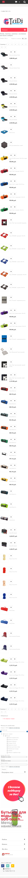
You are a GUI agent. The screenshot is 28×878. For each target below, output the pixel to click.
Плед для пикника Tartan (14, 55)
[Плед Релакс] (4, 610)
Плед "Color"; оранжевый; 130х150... (17, 197)
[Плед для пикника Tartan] (4, 54)
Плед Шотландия (13, 533)
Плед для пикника (13, 80)
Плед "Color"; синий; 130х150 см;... (17, 184)
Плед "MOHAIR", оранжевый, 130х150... (18, 274)
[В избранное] (11, 52)
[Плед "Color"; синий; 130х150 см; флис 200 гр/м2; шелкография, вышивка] (4, 183)
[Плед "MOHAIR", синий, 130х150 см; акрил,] (4, 261)
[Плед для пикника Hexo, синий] (4, 145)
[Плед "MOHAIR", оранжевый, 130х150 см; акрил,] (4, 274)
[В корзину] (14, 52)
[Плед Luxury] (4, 132)
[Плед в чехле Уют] (4, 558)
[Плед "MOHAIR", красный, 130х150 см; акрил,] (4, 235)
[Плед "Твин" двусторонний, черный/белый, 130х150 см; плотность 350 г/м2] (4, 364)
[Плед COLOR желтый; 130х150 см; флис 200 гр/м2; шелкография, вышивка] (4, 158)
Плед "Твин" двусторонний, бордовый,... (18, 223)
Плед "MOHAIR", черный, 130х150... (17, 287)
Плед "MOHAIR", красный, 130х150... (17, 235)
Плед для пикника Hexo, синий (16, 145)
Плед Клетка (12, 520)
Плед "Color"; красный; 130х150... (16, 171)
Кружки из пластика (13, 739)
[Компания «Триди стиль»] (14, 21)
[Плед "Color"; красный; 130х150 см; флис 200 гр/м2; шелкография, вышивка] (4, 171)
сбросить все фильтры (14, 727)
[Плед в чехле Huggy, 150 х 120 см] (4, 661)
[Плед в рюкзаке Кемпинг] (4, 636)
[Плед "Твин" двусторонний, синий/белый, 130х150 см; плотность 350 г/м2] (4, 377)
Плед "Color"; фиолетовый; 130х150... (17, 313)
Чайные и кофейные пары (14, 752)
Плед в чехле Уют (13, 558)
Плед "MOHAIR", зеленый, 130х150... (17, 248)
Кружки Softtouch (12, 741)
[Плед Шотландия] (4, 532)
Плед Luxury (12, 132)
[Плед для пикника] (4, 80)
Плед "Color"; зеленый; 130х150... (16, 210)
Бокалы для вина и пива (14, 747)
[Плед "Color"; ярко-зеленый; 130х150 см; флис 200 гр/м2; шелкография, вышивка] (4, 326)
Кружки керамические (13, 737)
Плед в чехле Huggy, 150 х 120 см (16, 662)
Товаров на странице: (16, 38)
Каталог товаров (8, 734)
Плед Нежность (12, 390)
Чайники (10, 750)
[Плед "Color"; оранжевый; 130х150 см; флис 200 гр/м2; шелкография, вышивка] (4, 196)
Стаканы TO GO (12, 743)
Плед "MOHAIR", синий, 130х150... (17, 261)
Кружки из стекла (12, 745)
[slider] (27, 731)
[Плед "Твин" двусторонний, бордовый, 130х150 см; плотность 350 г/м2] (4, 222)
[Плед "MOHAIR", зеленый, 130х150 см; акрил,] (4, 248)
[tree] (14, 743)
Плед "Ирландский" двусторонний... (17, 352)
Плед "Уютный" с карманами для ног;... (17, 300)
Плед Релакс (12, 610)
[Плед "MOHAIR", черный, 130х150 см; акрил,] (4, 287)
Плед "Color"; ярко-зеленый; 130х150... (17, 326)
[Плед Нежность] (4, 390)
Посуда (8, 735)
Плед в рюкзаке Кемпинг (14, 636)
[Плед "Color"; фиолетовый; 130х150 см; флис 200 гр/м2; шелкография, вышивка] (4, 313)
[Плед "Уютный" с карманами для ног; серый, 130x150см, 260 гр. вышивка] (4, 300)
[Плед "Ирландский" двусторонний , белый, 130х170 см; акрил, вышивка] (4, 351)
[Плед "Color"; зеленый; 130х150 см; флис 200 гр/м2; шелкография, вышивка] (4, 209)
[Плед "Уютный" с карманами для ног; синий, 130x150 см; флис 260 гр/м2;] (4, 338)
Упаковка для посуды (13, 748)
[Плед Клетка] (4, 519)
